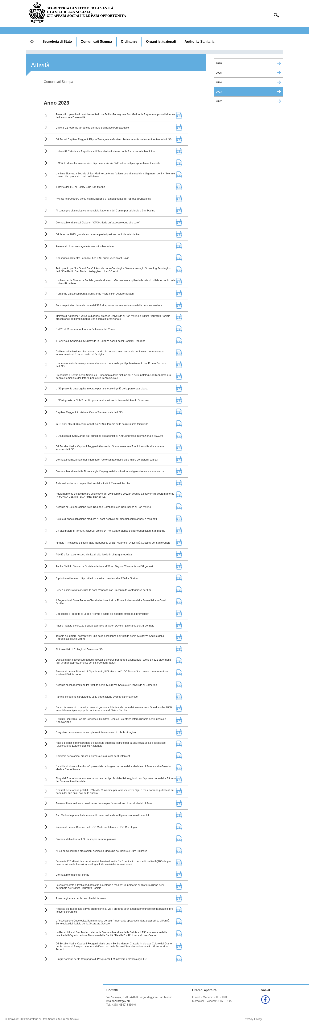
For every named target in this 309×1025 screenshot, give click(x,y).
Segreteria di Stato (57, 41)
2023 (219, 91)
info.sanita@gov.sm (118, 1000)
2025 (219, 72)
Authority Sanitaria (199, 41)
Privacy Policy (253, 1019)
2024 (219, 82)
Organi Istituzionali (161, 41)
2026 (219, 63)
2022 (219, 101)
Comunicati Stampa (96, 41)
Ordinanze (129, 41)
